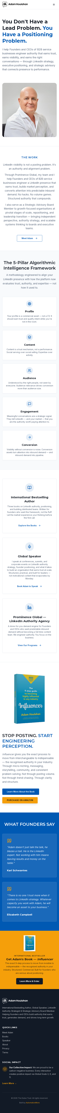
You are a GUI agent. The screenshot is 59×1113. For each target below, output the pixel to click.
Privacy (5, 1048)
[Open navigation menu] (54, 4)
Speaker (6, 1040)
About (5, 1044)
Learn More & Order (29, 981)
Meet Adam (27, 238)
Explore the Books (27, 525)
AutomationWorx (33, 1103)
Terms (5, 1052)
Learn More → (9, 1083)
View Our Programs (27, 645)
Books (5, 1036)
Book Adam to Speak (27, 586)
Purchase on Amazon (20, 800)
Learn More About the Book (21, 791)
